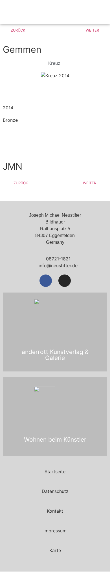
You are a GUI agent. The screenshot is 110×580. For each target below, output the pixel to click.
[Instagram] (64, 280)
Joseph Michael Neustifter (36, 12)
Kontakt (55, 511)
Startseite (55, 471)
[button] (92, 12)
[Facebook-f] (45, 280)
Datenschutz (55, 491)
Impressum (55, 530)
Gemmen (22, 49)
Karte (55, 550)
